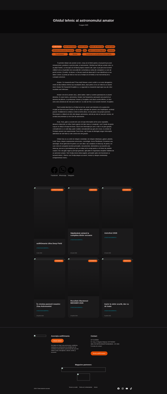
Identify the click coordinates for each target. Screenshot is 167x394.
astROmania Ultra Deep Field (49, 243)
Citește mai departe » (43, 248)
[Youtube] (127, 388)
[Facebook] (118, 388)
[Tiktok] (131, 388)
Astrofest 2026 (110, 233)
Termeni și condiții (73, 387)
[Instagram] (123, 388)
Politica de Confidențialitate (85, 387)
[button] (54, 172)
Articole (96, 387)
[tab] (57, 46)
